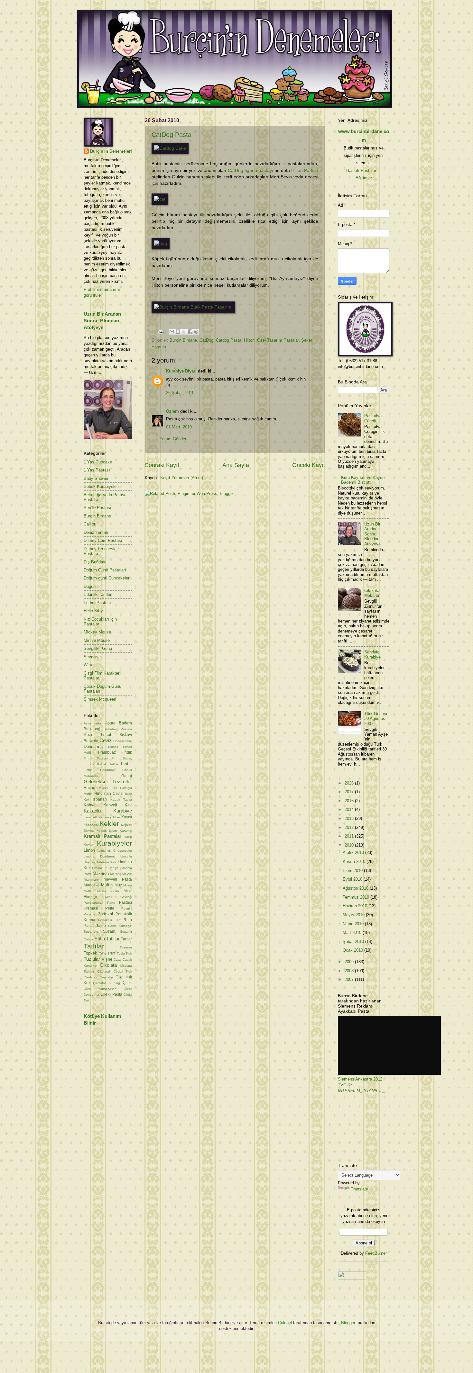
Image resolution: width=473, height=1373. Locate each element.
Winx (88, 664)
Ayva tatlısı (93, 723)
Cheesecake (122, 741)
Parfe (111, 902)
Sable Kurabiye (120, 926)
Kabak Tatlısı (121, 799)
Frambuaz (107, 752)
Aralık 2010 (354, 852)
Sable (101, 926)
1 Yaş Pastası (97, 470)
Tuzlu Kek (124, 953)
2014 (350, 809)
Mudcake (92, 885)
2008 (350, 970)
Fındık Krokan (96, 758)
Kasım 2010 (354, 861)
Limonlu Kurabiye (105, 868)
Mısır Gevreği (118, 897)
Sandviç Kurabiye (372, 654)
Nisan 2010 (354, 923)
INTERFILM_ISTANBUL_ (361, 1090)
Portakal (105, 913)
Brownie (91, 741)
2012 (350, 827)
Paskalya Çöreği (373, 418)
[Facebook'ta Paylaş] (190, 331)
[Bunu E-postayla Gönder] (172, 331)
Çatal (117, 959)
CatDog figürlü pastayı (250, 170)
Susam (109, 931)
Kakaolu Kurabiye (108, 810)
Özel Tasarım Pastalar (278, 340)
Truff (111, 953)
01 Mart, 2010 (179, 427)
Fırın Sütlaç (122, 758)
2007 (350, 979)
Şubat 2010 (354, 941)
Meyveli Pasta (118, 879)
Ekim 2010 (353, 870)
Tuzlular (92, 959)
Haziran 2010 (355, 905)
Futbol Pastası (97, 602)
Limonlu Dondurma (100, 856)
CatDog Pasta (171, 134)
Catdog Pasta (228, 340)
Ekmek (113, 747)
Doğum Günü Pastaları (105, 570)
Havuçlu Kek (107, 788)
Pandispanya (93, 902)
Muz (118, 885)
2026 (350, 783)
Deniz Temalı (96, 532)
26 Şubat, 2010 (180, 392)
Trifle (102, 953)
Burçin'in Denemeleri (111, 151)
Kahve (90, 805)
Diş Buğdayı (95, 562)
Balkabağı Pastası (118, 729)
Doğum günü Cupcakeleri (107, 578)
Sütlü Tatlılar (107, 938)
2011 (350, 836)
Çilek (127, 982)
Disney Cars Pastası (103, 540)
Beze (88, 734)
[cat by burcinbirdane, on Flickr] (160, 199)
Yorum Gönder (173, 438)
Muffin (107, 885)
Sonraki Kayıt (162, 465)
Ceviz (105, 740)
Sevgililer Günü (98, 648)
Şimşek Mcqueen (100, 699)
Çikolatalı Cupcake (98, 977)
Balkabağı (92, 729)
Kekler (109, 823)
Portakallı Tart (109, 920)
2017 (350, 791)
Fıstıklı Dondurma (100, 770)
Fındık (126, 752)
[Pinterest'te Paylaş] (196, 331)
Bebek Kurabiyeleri (101, 486)
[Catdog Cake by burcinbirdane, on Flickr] (170, 148)
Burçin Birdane (183, 340)
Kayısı (126, 817)
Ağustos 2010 (356, 888)
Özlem (172, 411)
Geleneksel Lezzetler (108, 781)
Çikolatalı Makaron (373, 593)
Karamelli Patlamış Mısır (102, 817)
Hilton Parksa (304, 170)
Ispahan (100, 799)
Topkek (90, 953)
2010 (350, 845)
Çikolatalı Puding (106, 983)
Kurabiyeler (114, 843)
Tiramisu (126, 947)
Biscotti (106, 734)
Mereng (115, 873)
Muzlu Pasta (108, 891)
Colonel (285, 1322)
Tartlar (126, 939)
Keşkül (102, 830)
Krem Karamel (120, 830)
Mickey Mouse (97, 632)
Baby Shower (96, 478)
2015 (350, 800)
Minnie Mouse (97, 640)
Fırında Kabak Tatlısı (101, 764)
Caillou (90, 524)
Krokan (89, 844)
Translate (359, 1189)
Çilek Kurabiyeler (100, 989)
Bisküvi (125, 735)
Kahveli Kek (117, 805)
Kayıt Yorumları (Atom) (181, 477)
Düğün (90, 586)
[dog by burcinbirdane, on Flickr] (161, 243)
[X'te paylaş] (184, 331)
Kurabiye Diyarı (181, 371)
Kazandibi (91, 825)
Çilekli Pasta (111, 994)
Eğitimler (364, 177)
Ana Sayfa (235, 465)
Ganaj (126, 776)
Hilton (249, 340)
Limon (89, 850)
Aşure (110, 723)
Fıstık (126, 763)
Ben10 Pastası (97, 507)
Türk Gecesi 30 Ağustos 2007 (375, 718)
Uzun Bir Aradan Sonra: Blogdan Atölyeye (102, 320)
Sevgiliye (92, 656)
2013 (350, 818)
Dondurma (93, 746)
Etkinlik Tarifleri (98, 594)
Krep (128, 837)
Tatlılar (94, 946)
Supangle (91, 931)
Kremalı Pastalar (102, 836)
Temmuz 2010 (356, 897)
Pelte (109, 908)
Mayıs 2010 (354, 914)
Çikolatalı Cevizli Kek (114, 971)
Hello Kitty (93, 610)
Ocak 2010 (353, 950)
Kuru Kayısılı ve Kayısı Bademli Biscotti (363, 480)
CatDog (206, 340)
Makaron (101, 873)
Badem (125, 723)
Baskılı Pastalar (361, 170)
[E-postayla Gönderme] (160, 331)
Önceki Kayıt (308, 465)
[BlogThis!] (178, 331)
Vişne (107, 959)
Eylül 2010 (353, 879)
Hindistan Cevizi (109, 793)
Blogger (348, 1322)
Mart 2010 (353, 932)
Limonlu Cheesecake (115, 850)
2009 (350, 961)
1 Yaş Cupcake (98, 462)
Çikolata (108, 965)
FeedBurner (376, 1253)
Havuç (89, 788)
